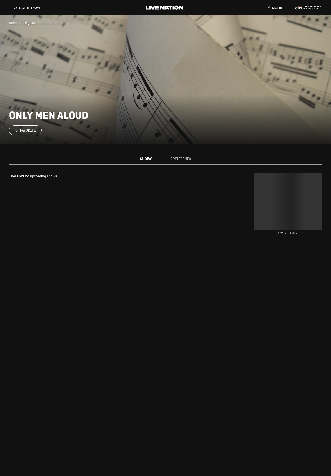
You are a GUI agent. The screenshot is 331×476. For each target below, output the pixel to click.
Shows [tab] (146, 158)
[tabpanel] (119, 176)
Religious (29, 23)
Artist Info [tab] (180, 158)
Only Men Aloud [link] (51, 23)
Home (13, 23)
